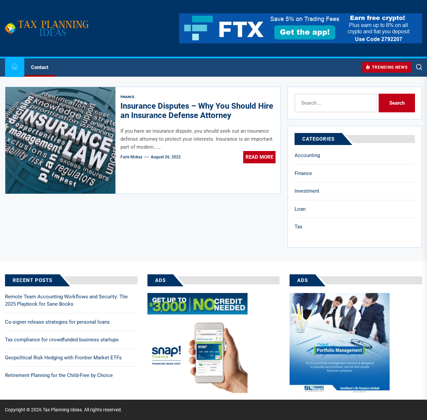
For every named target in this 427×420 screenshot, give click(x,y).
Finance (303, 173)
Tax (298, 227)
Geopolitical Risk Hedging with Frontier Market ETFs (63, 358)
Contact (39, 67)
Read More (259, 157)
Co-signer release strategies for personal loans (57, 322)
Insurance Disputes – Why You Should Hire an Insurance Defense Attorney (196, 110)
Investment (307, 191)
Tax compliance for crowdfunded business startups (62, 340)
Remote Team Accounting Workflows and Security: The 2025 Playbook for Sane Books (66, 300)
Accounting (307, 155)
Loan (300, 209)
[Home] (14, 67)
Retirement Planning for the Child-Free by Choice (59, 375)
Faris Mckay (131, 157)
